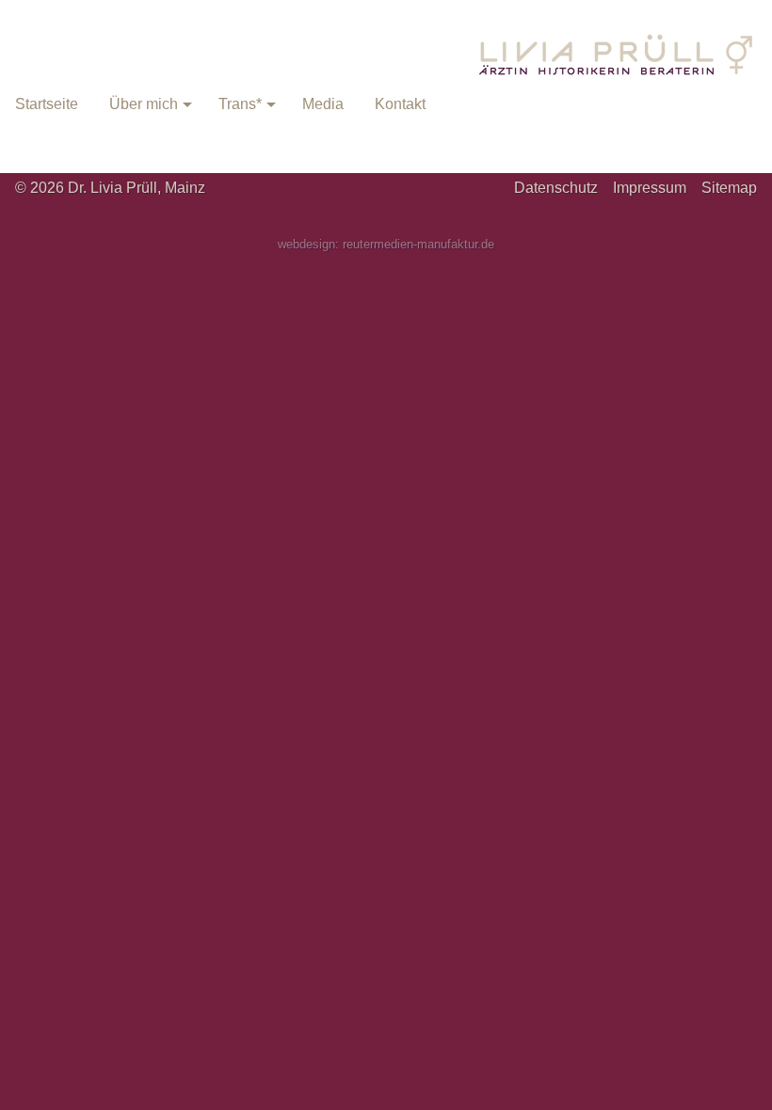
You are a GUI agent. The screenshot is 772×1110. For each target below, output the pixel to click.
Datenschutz (556, 188)
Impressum (649, 188)
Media (323, 104)
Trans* (240, 104)
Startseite (46, 104)
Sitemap (729, 188)
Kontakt (400, 104)
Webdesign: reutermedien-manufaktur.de (386, 244)
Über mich (143, 104)
